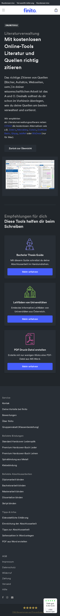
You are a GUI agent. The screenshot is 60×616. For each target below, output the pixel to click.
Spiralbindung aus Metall (15, 459)
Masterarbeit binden (13, 491)
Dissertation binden (12, 497)
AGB (4, 556)
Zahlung (6, 578)
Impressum (8, 561)
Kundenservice (8, 3)
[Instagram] (7, 597)
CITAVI (8, 125)
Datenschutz (9, 567)
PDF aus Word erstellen (14, 541)
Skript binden (9, 503)
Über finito (7, 421)
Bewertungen (9, 415)
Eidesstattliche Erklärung (15, 517)
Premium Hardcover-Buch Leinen (20, 453)
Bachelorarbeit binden (14, 485)
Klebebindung (9, 465)
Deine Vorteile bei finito (14, 409)
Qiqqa (14, 133)
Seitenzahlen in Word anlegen (18, 535)
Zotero (12, 129)
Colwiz (32, 129)
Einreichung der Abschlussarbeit (19, 523)
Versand (6, 583)
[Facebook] (2, 597)
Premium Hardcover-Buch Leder (19, 447)
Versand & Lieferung (25, 3)
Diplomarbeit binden (13, 479)
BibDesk (36, 133)
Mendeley (22, 129)
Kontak (5, 403)
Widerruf (7, 572)
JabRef (22, 133)
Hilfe (4, 589)
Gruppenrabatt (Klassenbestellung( (20, 427)
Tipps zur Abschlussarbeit (15, 529)
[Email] (12, 597)
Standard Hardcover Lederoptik (19, 441)
